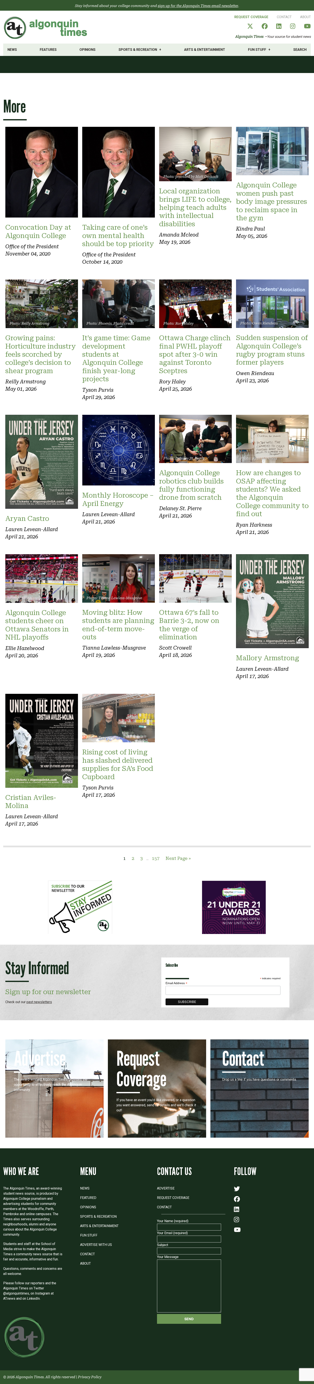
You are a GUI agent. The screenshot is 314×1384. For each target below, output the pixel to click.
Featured (88, 1198)
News (12, 50)
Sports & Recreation (138, 50)
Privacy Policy (89, 1377)
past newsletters (39, 1002)
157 (156, 858)
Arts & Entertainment (204, 50)
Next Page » (178, 858)
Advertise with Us (96, 1245)
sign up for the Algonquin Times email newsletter (198, 6)
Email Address (176, 983)
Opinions (87, 50)
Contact (284, 17)
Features (48, 50)
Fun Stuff (257, 50)
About (305, 17)
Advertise (166, 1188)
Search (300, 50)
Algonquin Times (249, 37)
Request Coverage (251, 17)
